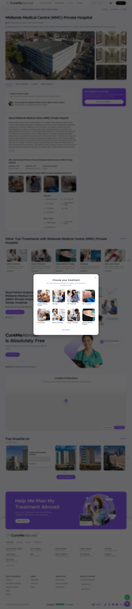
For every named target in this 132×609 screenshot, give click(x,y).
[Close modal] (95, 277)
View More (66, 330)
